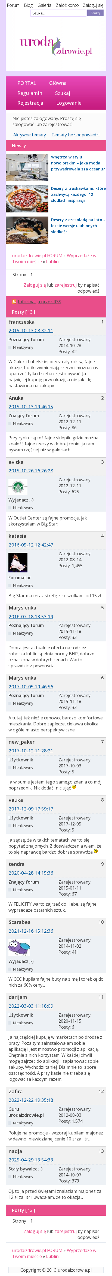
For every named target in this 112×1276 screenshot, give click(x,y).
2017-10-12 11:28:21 (31, 750)
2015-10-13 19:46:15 (31, 406)
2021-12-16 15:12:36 (31, 931)
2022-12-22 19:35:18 (31, 1100)
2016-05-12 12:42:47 (31, 545)
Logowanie (69, 103)
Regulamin (29, 93)
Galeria (44, 5)
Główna (58, 83)
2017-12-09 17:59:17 (31, 809)
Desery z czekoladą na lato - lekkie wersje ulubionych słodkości (78, 225)
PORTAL (26, 83)
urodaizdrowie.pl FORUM (37, 256)
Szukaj (62, 93)
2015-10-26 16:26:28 (31, 470)
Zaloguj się (93, 5)
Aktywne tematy (29, 135)
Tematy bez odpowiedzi (75, 135)
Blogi (28, 5)
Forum (13, 5)
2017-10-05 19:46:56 (31, 686)
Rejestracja (30, 103)
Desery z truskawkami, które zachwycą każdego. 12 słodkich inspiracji (78, 194)
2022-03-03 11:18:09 (31, 1006)
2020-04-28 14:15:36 (31, 873)
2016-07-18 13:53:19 (31, 616)
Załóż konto (67, 5)
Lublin (52, 262)
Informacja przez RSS (39, 302)
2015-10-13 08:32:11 (31, 330)
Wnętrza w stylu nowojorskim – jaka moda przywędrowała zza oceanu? (78, 163)
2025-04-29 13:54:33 (31, 1160)
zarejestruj (66, 285)
